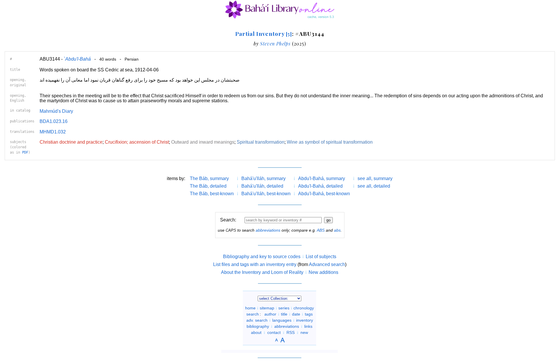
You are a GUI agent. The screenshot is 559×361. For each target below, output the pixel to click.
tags (309, 314)
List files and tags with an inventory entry (254, 264)
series (283, 308)
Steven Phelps (275, 43)
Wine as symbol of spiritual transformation (330, 142)
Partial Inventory (263, 33)
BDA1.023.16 (54, 121)
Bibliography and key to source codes (261, 256)
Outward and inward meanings (202, 142)
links (308, 326)
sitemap (267, 308)
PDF (25, 152)
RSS (290, 332)
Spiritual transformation (260, 142)
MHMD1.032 (53, 131)
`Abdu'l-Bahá (77, 59)
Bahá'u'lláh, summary (263, 178)
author (270, 314)
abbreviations (268, 230)
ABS (321, 230)
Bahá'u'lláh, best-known (266, 193)
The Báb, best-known (212, 193)
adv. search (257, 320)
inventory (304, 320)
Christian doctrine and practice (71, 142)
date (296, 314)
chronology (303, 308)
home (250, 308)
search (252, 314)
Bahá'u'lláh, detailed (262, 186)
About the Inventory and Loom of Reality (262, 272)
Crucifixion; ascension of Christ (137, 142)
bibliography (258, 326)
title (284, 314)
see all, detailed (374, 186)
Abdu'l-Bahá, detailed (320, 186)
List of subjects (321, 256)
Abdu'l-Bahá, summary (321, 178)
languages (281, 320)
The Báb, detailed (208, 186)
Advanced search (327, 264)
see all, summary (375, 178)
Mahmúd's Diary (56, 111)
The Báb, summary (209, 178)
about (256, 332)
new (304, 332)
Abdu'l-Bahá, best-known (324, 193)
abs (337, 230)
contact (274, 332)
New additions (323, 272)
